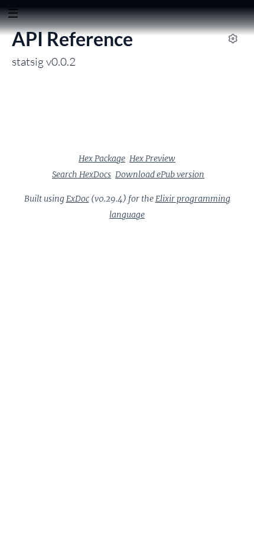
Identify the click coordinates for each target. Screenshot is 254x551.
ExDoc (77, 198)
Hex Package (102, 158)
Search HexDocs (81, 174)
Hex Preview (152, 158)
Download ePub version (159, 174)
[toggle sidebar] (12, 15)
